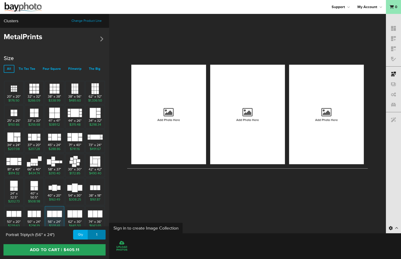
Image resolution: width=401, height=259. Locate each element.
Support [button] (338, 7)
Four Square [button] (52, 69)
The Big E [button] (96, 69)
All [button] (9, 69)
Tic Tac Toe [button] (27, 69)
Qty (80, 235)
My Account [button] (367, 7)
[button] (393, 7)
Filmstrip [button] (74, 69)
